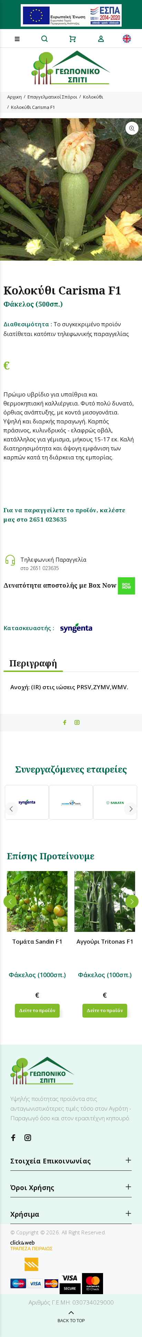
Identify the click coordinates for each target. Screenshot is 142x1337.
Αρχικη (14, 97)
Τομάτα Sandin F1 (37, 941)
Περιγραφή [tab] (33, 663)
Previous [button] (11, 808)
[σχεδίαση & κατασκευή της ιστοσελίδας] (22, 1241)
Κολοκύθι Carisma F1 (33, 107)
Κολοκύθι (93, 97)
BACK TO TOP (71, 1320)
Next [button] (130, 808)
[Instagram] (27, 1137)
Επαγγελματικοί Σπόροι (52, 97)
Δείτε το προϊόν (37, 1010)
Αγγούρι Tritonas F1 (105, 941)
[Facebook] (13, 1137)
